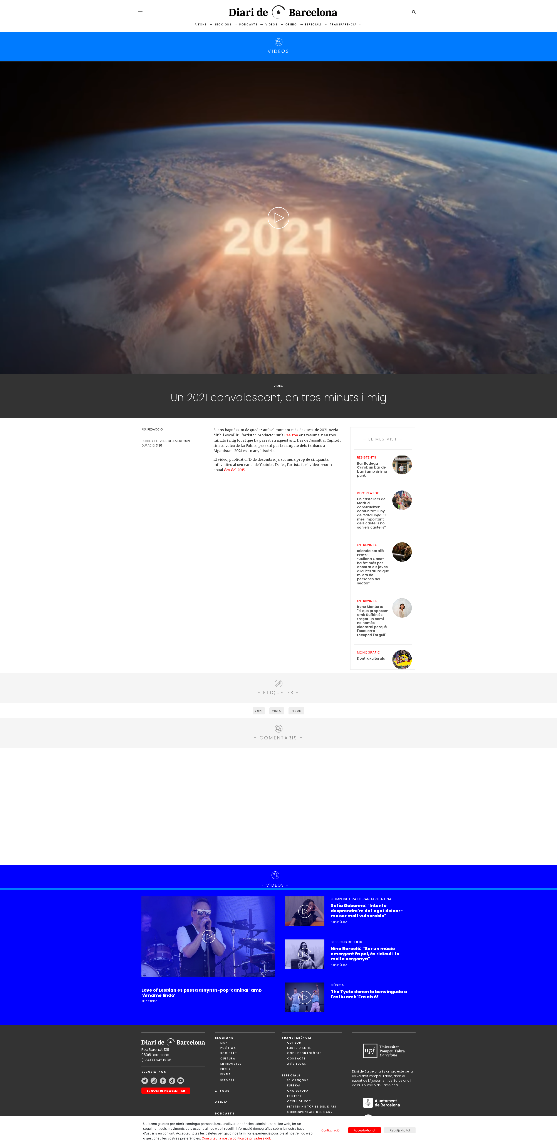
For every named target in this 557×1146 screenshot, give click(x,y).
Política (228, 1048)
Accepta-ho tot (364, 1130)
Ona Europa (298, 1091)
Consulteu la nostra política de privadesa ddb (236, 1138)
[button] (140, 11)
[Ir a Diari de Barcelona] (173, 1040)
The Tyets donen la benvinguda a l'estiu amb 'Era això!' (369, 994)
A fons (201, 24)
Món (224, 1042)
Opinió (291, 24)
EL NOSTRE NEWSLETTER (166, 1091)
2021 (259, 711)
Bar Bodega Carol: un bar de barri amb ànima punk (372, 470)
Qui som (294, 1042)
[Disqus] (278, 805)
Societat (228, 1053)
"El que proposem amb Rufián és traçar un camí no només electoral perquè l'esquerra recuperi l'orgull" (372, 621)
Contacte (296, 1058)
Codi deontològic (304, 1053)
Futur (225, 1069)
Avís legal (296, 1064)
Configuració (330, 1130)
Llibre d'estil (299, 1048)
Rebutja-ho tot (400, 1130)
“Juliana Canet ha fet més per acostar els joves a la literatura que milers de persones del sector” (373, 567)
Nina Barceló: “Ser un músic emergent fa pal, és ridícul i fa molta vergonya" (365, 953)
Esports (227, 1079)
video (277, 711)
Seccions (223, 24)
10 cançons (298, 1080)
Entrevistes (231, 1064)
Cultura (227, 1058)
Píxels (225, 1074)
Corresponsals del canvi (310, 1112)
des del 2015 (234, 470)
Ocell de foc (299, 1101)
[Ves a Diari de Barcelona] (278, 12)
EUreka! (293, 1085)
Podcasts (225, 1113)
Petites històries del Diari (311, 1106)
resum (296, 711)
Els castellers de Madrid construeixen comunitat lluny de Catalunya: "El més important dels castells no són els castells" (372, 513)
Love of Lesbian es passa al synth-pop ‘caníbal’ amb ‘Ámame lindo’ (201, 993)
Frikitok (294, 1096)
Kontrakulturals (371, 659)
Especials (313, 24)
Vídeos (271, 24)
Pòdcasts (248, 24)
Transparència (343, 24)
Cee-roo (291, 435)
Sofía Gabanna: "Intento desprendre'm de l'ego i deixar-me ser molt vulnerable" (367, 910)
